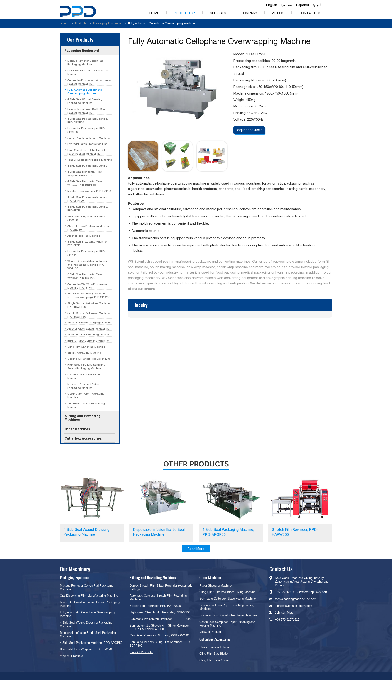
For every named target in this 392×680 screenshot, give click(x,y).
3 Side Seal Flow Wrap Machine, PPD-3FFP (87, 243)
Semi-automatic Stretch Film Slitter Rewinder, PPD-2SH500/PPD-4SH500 (159, 627)
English (271, 5)
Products (80, 23)
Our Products (80, 39)
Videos (278, 13)
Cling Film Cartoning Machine (86, 346)
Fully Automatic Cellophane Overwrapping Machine (84, 91)
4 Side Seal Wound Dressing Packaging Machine (85, 101)
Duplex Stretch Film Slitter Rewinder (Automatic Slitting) (161, 587)
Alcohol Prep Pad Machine (83, 235)
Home (154, 13)
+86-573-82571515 (287, 619)
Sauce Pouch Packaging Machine (88, 138)
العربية (317, 5)
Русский (287, 5)
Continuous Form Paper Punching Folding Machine (226, 606)
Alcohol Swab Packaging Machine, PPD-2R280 (89, 227)
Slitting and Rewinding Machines (83, 417)
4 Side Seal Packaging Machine (87, 165)
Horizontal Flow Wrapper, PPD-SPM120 (86, 130)
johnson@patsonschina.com (293, 605)
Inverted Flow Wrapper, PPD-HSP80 (89, 191)
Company (249, 13)
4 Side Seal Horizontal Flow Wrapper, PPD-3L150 (84, 173)
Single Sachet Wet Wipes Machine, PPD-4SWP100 (88, 305)
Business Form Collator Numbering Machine (228, 615)
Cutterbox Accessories (83, 438)
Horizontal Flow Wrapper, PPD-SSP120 (86, 253)
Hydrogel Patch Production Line (87, 144)
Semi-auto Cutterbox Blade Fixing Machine (227, 598)
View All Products (71, 656)
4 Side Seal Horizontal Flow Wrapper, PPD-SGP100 (84, 183)
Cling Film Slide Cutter (214, 660)
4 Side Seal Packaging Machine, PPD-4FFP (87, 208)
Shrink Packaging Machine (84, 352)
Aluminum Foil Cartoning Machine (88, 334)
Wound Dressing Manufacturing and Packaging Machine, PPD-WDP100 (87, 265)
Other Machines (77, 429)
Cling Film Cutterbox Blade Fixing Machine (227, 592)
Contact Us (310, 13)
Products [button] (183, 13)
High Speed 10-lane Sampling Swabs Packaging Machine (86, 366)
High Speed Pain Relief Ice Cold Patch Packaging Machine (87, 151)
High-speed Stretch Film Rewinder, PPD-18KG (160, 612)
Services (218, 13)
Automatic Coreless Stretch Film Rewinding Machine (158, 597)
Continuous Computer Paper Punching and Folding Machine (227, 623)
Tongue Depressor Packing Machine (89, 159)
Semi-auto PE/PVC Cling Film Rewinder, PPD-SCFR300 (160, 643)
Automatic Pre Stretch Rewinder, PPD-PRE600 (160, 619)
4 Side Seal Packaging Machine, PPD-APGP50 (87, 120)
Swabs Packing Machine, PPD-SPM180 (86, 218)
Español (302, 5)
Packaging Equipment (107, 23)
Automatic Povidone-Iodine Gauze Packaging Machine (89, 81)
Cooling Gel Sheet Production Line (88, 358)
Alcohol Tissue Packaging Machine (89, 322)
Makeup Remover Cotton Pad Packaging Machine (85, 62)
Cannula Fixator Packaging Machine (84, 376)
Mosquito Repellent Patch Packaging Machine (83, 386)
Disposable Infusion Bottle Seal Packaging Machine (86, 110)
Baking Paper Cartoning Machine (88, 340)
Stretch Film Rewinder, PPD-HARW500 (295, 532)
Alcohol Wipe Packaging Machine (88, 328)
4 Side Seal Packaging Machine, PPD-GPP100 (87, 198)
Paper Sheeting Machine (215, 585)
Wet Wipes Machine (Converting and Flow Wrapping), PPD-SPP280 (88, 295)
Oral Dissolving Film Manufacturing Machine (89, 72)
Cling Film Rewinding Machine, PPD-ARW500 (159, 635)
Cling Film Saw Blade (213, 653)
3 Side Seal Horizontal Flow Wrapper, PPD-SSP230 (84, 276)
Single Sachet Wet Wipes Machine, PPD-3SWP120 (88, 314)
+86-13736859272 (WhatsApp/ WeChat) (301, 592)
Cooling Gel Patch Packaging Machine (86, 395)
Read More (196, 549)
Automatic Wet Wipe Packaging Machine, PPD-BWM (87, 285)
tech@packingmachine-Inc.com (295, 599)
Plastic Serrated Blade (214, 647)
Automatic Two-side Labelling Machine (86, 405)
